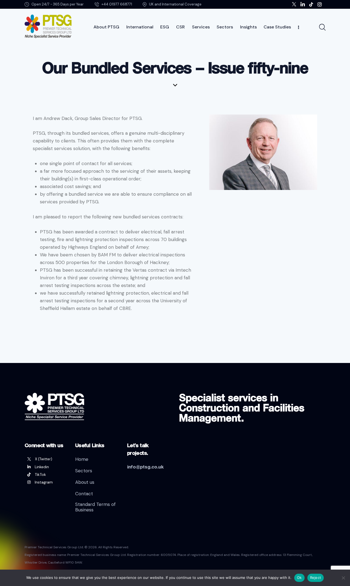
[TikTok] (46, 474)
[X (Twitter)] (46, 459)
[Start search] (322, 27)
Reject (315, 577)
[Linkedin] (46, 467)
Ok (299, 577)
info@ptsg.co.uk (145, 467)
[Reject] (343, 578)
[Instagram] (46, 482)
